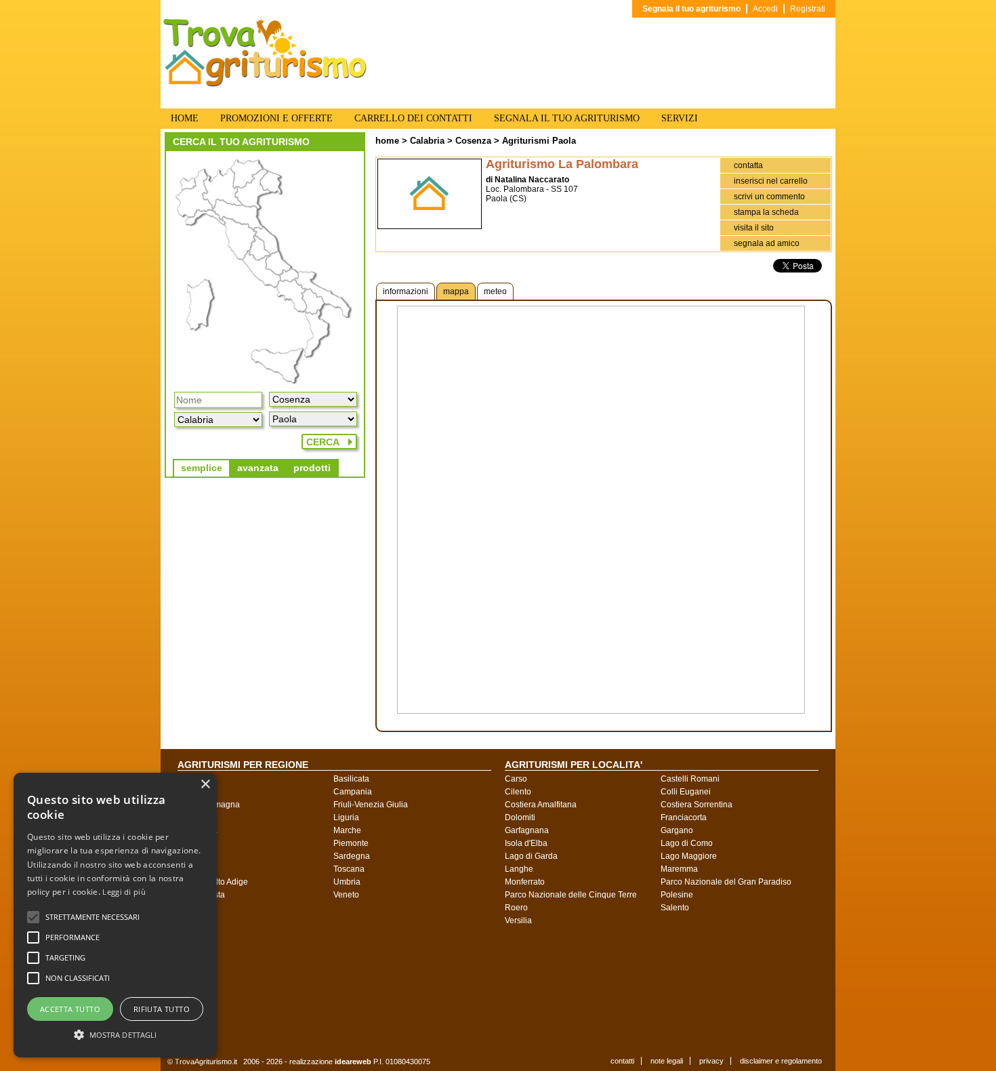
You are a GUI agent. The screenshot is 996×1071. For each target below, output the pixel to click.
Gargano (677, 830)
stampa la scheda (766, 212)
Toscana (349, 869)
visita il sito (754, 228)
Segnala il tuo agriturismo (691, 9)
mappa (456, 291)
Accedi (765, 9)
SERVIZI (679, 118)
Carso (516, 779)
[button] (92, 917)
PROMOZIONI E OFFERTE (276, 118)
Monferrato (525, 882)
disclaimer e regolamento (781, 1061)
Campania (352, 791)
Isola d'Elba (526, 843)
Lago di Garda (531, 856)
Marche (347, 830)
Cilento (518, 791)
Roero (516, 907)
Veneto (346, 895)
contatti (622, 1061)
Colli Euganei (686, 791)
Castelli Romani (690, 779)
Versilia (518, 920)
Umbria (346, 882)
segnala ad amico (767, 243)
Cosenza (473, 141)
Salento (675, 907)
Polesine (677, 895)
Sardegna (351, 856)
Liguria (346, 817)
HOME (185, 118)
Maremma (679, 869)
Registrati (807, 9)
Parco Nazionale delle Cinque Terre (571, 895)
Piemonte (351, 843)
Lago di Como (687, 843)
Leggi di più (124, 892)
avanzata (257, 467)
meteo (495, 291)
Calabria (427, 141)
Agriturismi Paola (539, 141)
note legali (666, 1061)
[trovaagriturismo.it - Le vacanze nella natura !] (265, 84)
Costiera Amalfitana (541, 804)
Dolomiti (520, 817)
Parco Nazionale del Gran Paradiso (726, 882)
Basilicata (351, 779)
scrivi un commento (769, 196)
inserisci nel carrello (771, 181)
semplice (201, 467)
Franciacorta (684, 817)
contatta (748, 165)
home (387, 141)
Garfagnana (527, 830)
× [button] (205, 785)
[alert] (115, 915)
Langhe (519, 869)
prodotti (312, 467)
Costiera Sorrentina (696, 804)
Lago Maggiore (689, 856)
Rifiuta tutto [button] (161, 1009)
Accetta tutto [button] (70, 1009)
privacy (711, 1061)
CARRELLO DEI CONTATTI (413, 118)
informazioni (405, 291)
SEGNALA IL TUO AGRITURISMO (567, 118)
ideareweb (353, 1061)
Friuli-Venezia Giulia (370, 804)
